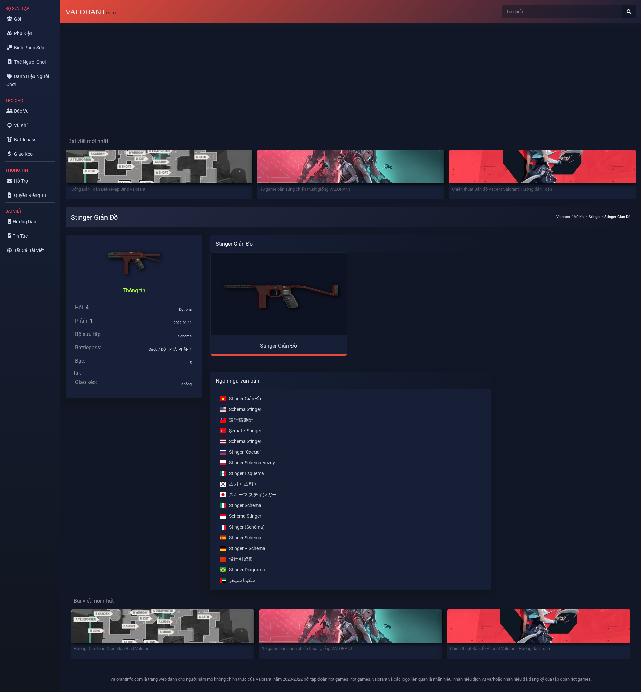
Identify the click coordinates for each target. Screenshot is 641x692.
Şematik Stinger (245, 431)
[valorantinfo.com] (90, 12)
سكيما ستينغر (242, 580)
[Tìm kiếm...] (629, 11)
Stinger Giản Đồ (245, 399)
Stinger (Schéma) (247, 527)
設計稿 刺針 (241, 420)
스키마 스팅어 (243, 484)
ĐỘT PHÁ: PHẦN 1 (176, 349)
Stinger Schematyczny (252, 463)
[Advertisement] (260, 75)
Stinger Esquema (246, 473)
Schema (185, 336)
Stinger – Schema (247, 548)
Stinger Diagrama (247, 570)
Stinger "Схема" (245, 452)
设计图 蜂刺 (241, 559)
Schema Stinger (245, 409)
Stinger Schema (245, 505)
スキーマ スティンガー (253, 495)
